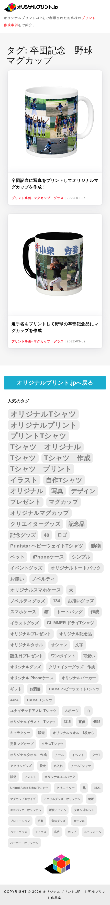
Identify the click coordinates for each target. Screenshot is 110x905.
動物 (96, 546)
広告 (57, 831)
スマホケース (23, 611)
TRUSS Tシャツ (39, 700)
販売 (41, 733)
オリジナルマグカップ (39, 513)
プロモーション (20, 820)
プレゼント (25, 502)
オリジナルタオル (26, 645)
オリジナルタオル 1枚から (73, 733)
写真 (57, 491)
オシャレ (59, 645)
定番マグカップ (22, 744)
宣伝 (82, 722)
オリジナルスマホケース (35, 590)
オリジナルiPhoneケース (31, 678)
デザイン (83, 491)
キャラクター (20, 733)
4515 (96, 722)
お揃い (17, 579)
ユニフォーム (92, 831)
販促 (13, 776)
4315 (67, 722)
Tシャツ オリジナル (45, 447)
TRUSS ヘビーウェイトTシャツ (74, 689)
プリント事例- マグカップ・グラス (38, 198)
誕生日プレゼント (26, 656)
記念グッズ (23, 535)
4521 (97, 787)
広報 (40, 820)
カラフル (79, 820)
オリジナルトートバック (75, 568)
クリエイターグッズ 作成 (72, 667)
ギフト (16, 689)
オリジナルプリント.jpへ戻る (55, 382)
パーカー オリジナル (24, 842)
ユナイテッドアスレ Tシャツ (33, 711)
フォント (30, 776)
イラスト (24, 480)
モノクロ (40, 831)
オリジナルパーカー (78, 678)
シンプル (81, 557)
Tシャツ (23, 458)
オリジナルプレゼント (30, 634)
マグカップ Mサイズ (23, 798)
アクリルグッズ (21, 766)
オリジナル (26, 490)
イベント (78, 755)
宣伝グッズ (58, 820)
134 (56, 600)
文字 (79, 645)
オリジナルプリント (43, 425)
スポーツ (71, 711)
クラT (96, 755)
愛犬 (43, 766)
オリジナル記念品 (75, 634)
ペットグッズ (18, 831)
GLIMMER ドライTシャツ (70, 623)
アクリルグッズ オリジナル (62, 798)
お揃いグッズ (81, 600)
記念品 (77, 524)
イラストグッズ (24, 623)
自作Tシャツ (64, 480)
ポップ (72, 831)
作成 (95, 611)
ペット (17, 557)
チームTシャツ (81, 766)
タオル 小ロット (84, 809)
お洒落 (35, 689)
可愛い (89, 656)
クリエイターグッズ (35, 524)
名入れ (58, 766)
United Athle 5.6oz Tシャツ (29, 787)
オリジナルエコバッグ (60, 776)
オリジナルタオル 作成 (28, 755)
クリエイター (65, 787)
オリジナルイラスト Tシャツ (33, 722)
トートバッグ (70, 611)
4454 (14, 700)
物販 (91, 798)
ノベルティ (43, 579)
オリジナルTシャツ (43, 414)
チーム (59, 755)
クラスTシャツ (52, 744)
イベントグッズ (26, 568)
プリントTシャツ (38, 436)
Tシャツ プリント (41, 469)
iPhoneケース (48, 557)
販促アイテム (57, 809)
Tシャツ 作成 (67, 458)
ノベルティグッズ (27, 601)
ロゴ (62, 535)
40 (46, 535)
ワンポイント (63, 656)
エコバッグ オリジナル (25, 809)
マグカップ (63, 502)
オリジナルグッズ (25, 667)
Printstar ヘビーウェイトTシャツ (46, 546)
